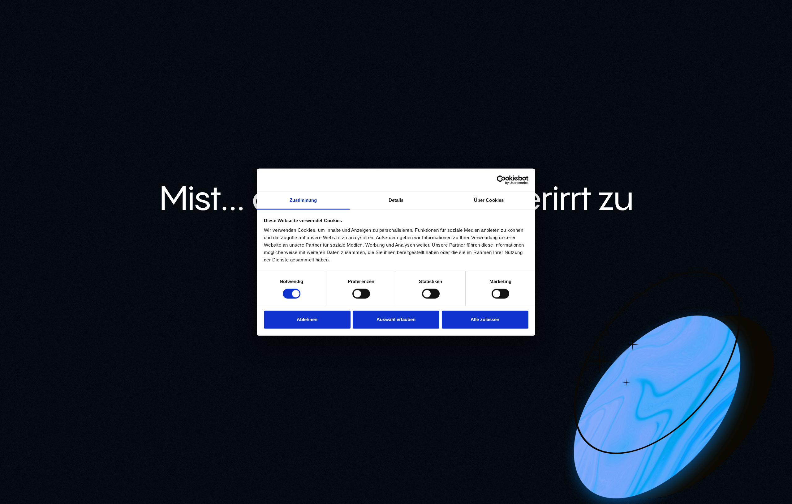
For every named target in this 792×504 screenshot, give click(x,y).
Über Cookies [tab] (489, 200)
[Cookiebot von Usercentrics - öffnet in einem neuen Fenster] (501, 179)
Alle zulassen (485, 319)
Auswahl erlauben (396, 319)
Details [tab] (396, 200)
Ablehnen (307, 319)
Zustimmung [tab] (303, 200)
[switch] (361, 294)
